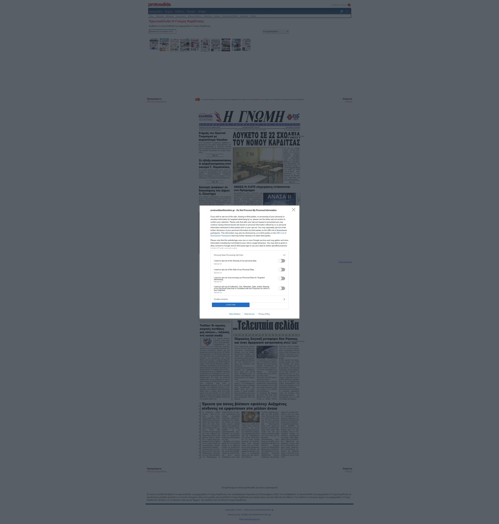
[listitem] (249, 255)
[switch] (281, 261)
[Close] (294, 210)
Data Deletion (234, 314)
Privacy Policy (264, 314)
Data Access (249, 314)
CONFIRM (231, 305)
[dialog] (249, 262)
